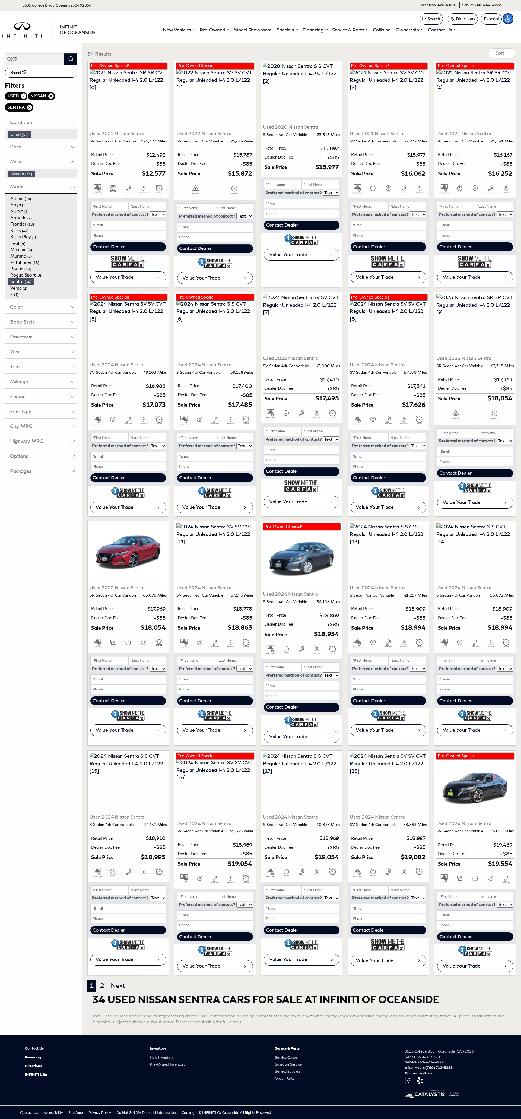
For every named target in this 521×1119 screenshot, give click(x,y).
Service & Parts (287, 1048)
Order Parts (284, 1078)
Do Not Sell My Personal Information (146, 1113)
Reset (16, 72)
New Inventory (162, 1057)
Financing (33, 1057)
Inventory (158, 1048)
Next (118, 986)
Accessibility (53, 1113)
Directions (33, 1066)
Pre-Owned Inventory (167, 1064)
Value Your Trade (115, 277)
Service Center (286, 1057)
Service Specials (287, 1071)
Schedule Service (288, 1064)
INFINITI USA (36, 1075)
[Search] (70, 59)
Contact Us (34, 1048)
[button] (178, 30)
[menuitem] (43, 134)
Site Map (76, 1113)
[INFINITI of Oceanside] (49, 29)
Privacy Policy (100, 1113)
